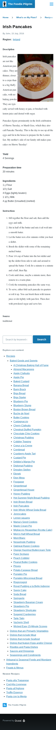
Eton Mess (19, 478)
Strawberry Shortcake (24, 610)
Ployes (17, 566)
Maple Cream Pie (22, 526)
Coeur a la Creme (22, 445)
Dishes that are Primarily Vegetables (29, 631)
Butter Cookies (21, 417)
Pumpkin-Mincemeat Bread (27, 578)
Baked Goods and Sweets (23, 360)
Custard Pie (19, 457)
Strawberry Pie (21, 606)
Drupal (18, 720)
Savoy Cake (19, 590)
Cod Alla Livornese (16, 684)
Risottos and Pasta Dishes (24, 647)
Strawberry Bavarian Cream (28, 602)
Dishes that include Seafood (25, 639)
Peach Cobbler (21, 558)
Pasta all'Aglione (15, 688)
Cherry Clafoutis (22, 425)
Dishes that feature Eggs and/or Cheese (31, 643)
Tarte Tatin (18, 618)
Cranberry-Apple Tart (24, 453)
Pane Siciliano (21, 554)
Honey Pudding (21, 494)
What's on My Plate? (26, 17)
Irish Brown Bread (22, 502)
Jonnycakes (19, 514)
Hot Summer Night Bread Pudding (31, 498)
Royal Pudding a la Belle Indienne (31, 586)
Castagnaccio (20, 421)
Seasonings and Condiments (25, 655)
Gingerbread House (23, 490)
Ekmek (17, 473)
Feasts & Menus (14, 667)
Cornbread (19, 449)
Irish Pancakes (21, 506)
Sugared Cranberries (24, 614)
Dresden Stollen (22, 469)
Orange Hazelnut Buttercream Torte (32, 550)
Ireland (16, 39)
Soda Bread (19, 594)
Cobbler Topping (22, 441)
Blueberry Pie (20, 401)
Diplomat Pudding (23, 465)
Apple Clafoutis (21, 373)
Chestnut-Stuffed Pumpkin (27, 429)
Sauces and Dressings (22, 651)
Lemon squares (21, 518)
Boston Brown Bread (24, 409)
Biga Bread (19, 393)
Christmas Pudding (23, 437)
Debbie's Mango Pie (24, 461)
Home (6, 17)
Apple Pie (18, 377)
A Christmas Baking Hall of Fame (31, 365)
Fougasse (18, 482)
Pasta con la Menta (16, 696)
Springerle (18, 598)
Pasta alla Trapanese (17, 680)
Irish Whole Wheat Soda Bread (29, 510)
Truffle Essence (14, 692)
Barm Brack (19, 389)
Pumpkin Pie (20, 574)
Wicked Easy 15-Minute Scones (30, 626)
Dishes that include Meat (23, 635)
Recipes (49, 17)
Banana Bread (21, 385)
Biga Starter (19, 397)
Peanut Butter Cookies (25, 562)
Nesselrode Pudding (24, 542)
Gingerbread (20, 486)
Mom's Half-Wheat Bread (26, 534)
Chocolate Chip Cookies (26, 433)
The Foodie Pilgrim (20, 4)
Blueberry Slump (22, 405)
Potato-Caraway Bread (25, 570)
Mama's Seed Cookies (25, 522)
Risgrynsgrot (20, 582)
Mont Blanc (19, 538)
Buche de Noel (21, 413)
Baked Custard (21, 381)
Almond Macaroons (23, 369)
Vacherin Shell (21, 622)
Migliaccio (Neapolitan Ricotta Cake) (32, 530)
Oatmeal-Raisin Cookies (26, 546)
